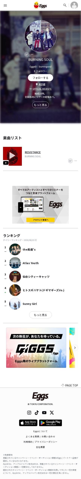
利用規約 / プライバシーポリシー (41, 441)
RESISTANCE (33, 152)
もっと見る (40, 105)
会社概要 (40, 446)
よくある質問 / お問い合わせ (40, 436)
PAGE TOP (71, 385)
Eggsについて (40, 431)
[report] (32, 54)
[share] (26, 54)
